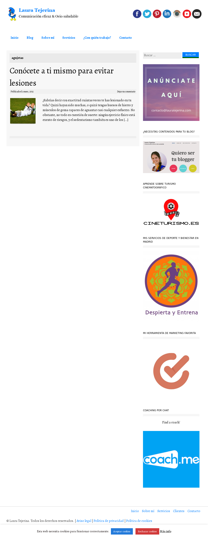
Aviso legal (84, 521)
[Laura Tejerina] (45, 14)
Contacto (125, 37)
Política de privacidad (109, 521)
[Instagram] (177, 17)
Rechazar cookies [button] (147, 531)
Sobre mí (47, 37)
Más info (165, 531)
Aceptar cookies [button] (121, 531)
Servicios (68, 37)
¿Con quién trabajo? (97, 37)
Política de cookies (139, 521)
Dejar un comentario (126, 91)
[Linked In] (167, 17)
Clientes (178, 511)
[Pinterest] (157, 17)
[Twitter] (147, 17)
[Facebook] (137, 17)
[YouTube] (187, 17)
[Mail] (197, 17)
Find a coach (170, 422)
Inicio (14, 37)
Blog (30, 37)
